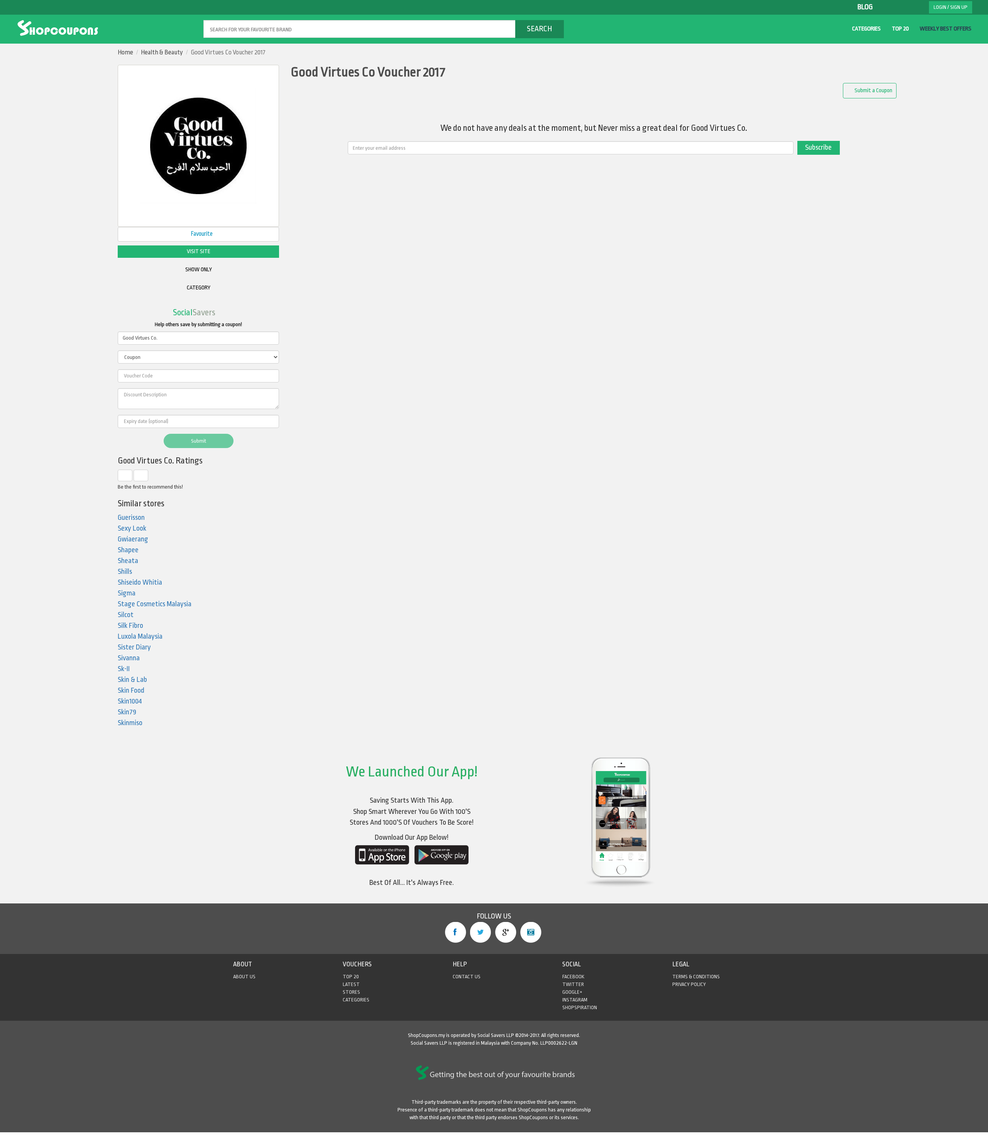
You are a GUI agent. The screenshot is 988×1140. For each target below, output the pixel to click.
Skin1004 (130, 701)
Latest (351, 984)
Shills (125, 572)
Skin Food (131, 691)
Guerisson (131, 518)
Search (539, 28)
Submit (198, 441)
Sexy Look (132, 528)
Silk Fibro (130, 626)
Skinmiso (130, 723)
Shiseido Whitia (140, 582)
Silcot (126, 615)
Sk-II (124, 669)
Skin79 (127, 712)
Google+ (505, 932)
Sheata (128, 561)
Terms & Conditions (696, 976)
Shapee (128, 550)
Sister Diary (134, 647)
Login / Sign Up (951, 7)
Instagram (530, 932)
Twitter (480, 932)
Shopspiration (579, 1007)
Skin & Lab (132, 680)
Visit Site (198, 251)
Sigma (126, 593)
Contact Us (466, 976)
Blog (865, 7)
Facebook (455, 932)
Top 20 (900, 28)
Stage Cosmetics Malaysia (154, 604)
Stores (351, 992)
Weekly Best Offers (945, 28)
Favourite (201, 233)
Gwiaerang (133, 539)
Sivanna (129, 658)
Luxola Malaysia (140, 637)
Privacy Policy (689, 984)
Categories (866, 28)
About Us (244, 976)
